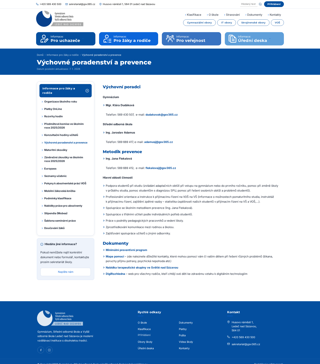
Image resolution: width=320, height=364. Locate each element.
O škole (214, 14)
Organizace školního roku (59, 101)
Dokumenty (254, 14)
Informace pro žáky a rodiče (63, 54)
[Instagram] (49, 350)
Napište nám (65, 272)
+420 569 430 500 (50, 4)
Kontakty (275, 14)
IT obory (226, 22)
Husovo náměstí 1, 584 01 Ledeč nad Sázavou (129, 4)
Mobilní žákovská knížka (58, 191)
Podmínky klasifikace (56, 198)
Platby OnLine (52, 109)
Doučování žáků (53, 228)
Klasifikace (194, 14)
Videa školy (186, 341)
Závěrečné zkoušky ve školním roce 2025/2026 (62, 159)
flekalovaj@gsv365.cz (161, 168)
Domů (40, 54)
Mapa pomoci (115, 256)
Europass (49, 168)
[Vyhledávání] (249, 4)
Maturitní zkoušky (54, 150)
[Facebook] (40, 350)
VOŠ (277, 22)
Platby (183, 329)
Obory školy (145, 341)
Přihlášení (274, 4)
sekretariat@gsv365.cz (82, 4)
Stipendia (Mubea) (54, 213)
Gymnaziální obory (199, 22)
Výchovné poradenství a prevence (64, 142)
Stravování (233, 14)
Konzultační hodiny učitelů (60, 135)
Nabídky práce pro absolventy (62, 206)
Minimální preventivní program (126, 250)
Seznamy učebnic (54, 176)
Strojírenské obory (253, 22)
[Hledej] (260, 4)
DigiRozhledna (115, 274)
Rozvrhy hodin (52, 116)
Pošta (182, 335)
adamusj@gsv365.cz (158, 142)
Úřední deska (146, 348)
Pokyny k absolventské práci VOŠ (64, 183)
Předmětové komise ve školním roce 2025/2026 (63, 125)
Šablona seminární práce (59, 221)
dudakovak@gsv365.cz (162, 114)
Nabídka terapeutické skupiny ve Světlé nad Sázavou (142, 267)
